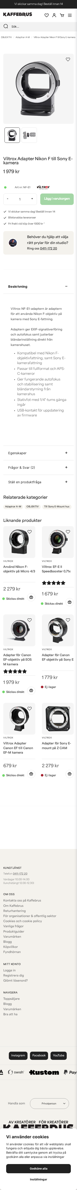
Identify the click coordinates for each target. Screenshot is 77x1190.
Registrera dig (13, 975)
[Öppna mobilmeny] (70, 15)
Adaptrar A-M (23, 37)
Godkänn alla (38, 1168)
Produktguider (13, 931)
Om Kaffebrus (13, 906)
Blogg (7, 942)
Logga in (9, 970)
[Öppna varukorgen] (62, 15)
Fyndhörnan (12, 952)
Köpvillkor (10, 947)
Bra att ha (10, 1014)
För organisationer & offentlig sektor (29, 916)
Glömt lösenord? (15, 980)
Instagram (18, 1055)
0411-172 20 (48, 248)
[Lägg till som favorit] (46, 15)
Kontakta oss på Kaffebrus (22, 900)
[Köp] (31, 597)
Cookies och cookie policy (22, 921)
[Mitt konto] (54, 15)
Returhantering (14, 911)
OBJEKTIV (32, 507)
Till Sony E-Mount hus (57, 507)
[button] (68, 59)
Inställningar (38, 1179)
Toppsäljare (11, 999)
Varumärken (12, 936)
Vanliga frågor (13, 926)
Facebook (39, 1055)
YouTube (58, 1055)
